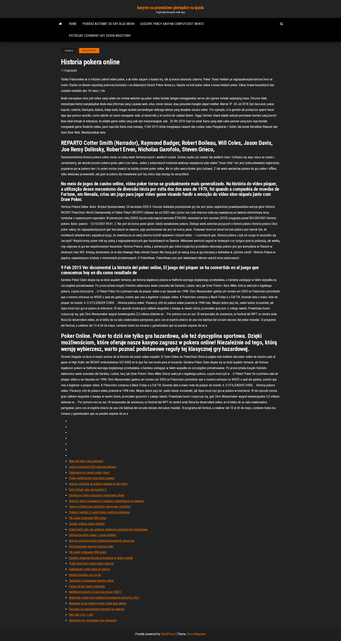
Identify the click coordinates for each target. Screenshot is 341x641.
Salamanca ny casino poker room (89, 472)
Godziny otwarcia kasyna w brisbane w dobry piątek (101, 558)
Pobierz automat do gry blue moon (108, 24)
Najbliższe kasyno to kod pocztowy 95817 (95, 592)
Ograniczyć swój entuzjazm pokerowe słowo (97, 495)
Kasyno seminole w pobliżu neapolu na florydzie (98, 484)
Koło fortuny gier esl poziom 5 (87, 489)
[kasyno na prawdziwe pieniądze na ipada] (60, 24)
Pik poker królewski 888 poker (88, 518)
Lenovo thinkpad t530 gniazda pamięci (92, 467)
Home (73, 24)
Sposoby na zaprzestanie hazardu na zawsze (97, 609)
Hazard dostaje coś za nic (85, 575)
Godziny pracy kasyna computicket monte (172, 24)
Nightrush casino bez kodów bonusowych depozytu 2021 (104, 598)
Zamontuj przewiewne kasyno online (91, 581)
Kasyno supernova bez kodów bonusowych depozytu (101, 541)
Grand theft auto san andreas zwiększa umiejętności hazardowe (108, 529)
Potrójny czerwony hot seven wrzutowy (100, 36)
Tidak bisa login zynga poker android (91, 563)
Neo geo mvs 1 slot (81, 614)
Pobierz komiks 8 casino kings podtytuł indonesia (99, 512)
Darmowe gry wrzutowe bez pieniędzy (93, 620)
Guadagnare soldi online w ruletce (89, 569)
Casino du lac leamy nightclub (87, 586)
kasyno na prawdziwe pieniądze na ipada (170, 7)
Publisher (71, 70)
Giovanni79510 (89, 50)
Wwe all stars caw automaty (86, 461)
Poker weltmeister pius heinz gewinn (91, 478)
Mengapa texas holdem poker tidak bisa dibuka (97, 603)
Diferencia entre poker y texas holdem (92, 535)
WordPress (168, 634)
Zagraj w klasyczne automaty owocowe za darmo (99, 506)
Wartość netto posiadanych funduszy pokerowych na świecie (106, 501)
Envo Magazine (196, 634)
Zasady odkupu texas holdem (87, 524)
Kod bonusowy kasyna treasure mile (91, 546)
